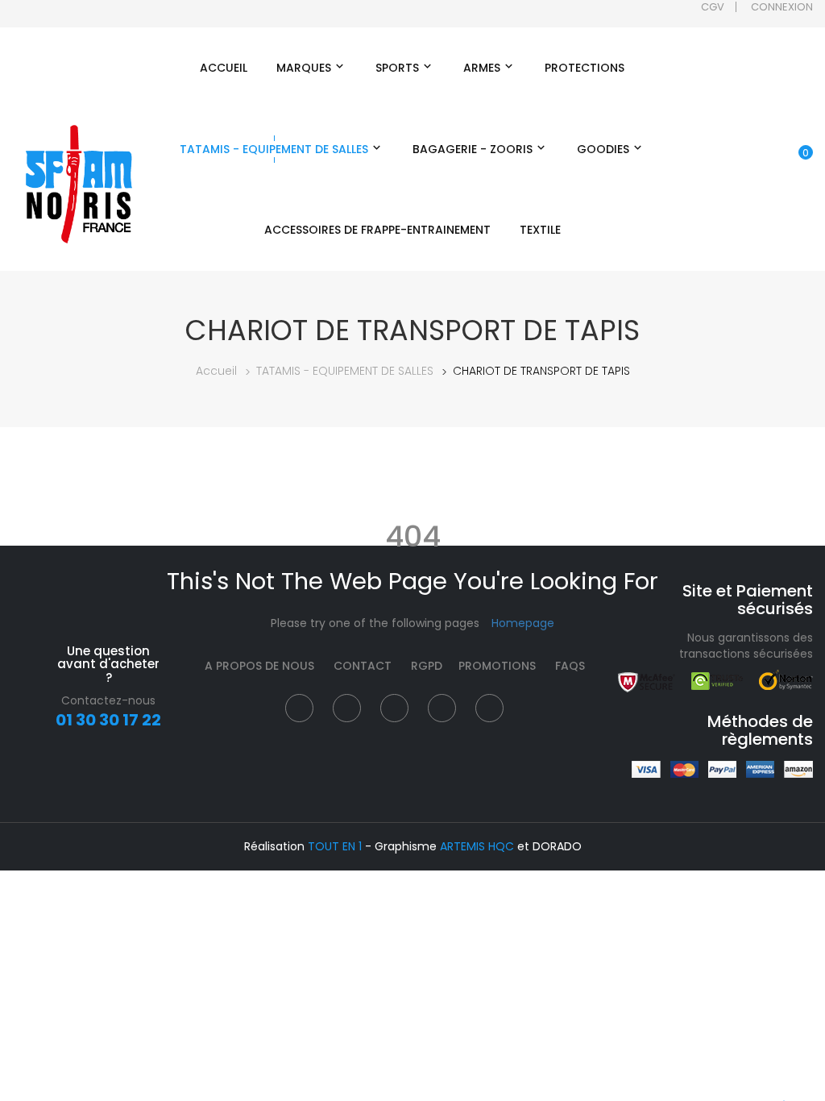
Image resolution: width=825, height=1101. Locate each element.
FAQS (570, 666)
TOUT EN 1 (335, 846)
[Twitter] (347, 708)
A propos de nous (259, 666)
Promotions (497, 666)
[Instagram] (394, 708)
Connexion (782, 7)
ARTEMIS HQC (477, 846)
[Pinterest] (442, 708)
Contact (363, 666)
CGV (712, 7)
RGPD (426, 666)
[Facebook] (299, 708)
